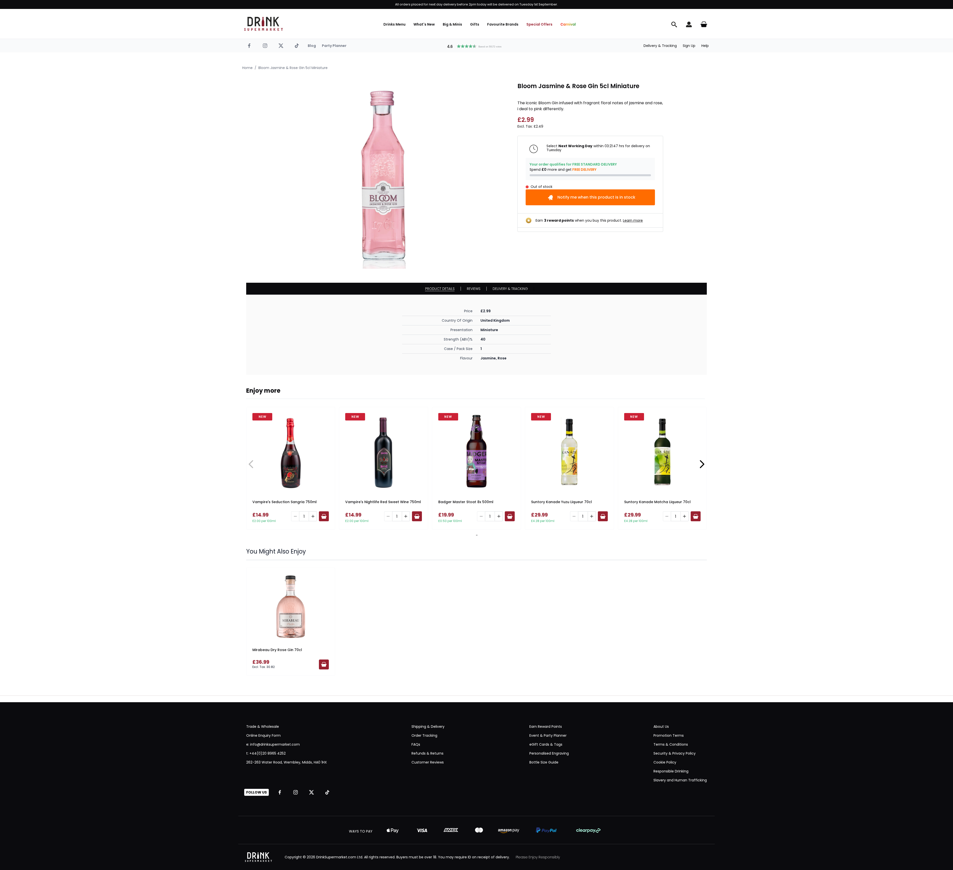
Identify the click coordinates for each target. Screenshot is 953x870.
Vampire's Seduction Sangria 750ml (284, 501)
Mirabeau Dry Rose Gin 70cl (277, 649)
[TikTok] (297, 45)
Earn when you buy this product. (589, 220)
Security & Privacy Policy (674, 753)
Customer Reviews (427, 762)
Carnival (568, 24)
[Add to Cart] (324, 516)
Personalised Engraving (549, 753)
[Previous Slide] (251, 464)
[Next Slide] (702, 464)
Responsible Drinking (670, 771)
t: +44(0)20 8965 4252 (266, 753)
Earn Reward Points (545, 726)
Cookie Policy (664, 762)
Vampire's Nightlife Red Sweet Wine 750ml (383, 501)
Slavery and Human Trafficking (680, 780)
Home (247, 67)
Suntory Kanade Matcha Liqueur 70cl (657, 501)
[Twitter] (281, 45)
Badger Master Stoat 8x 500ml (465, 501)
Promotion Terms (668, 735)
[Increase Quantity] (313, 516)
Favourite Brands (502, 24)
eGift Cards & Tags (545, 744)
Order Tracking (424, 735)
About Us (661, 726)
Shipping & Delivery (427, 726)
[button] (476, 45)
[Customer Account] (689, 24)
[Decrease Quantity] (295, 516)
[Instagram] (265, 45)
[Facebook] (249, 45)
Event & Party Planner (548, 735)
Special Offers (539, 24)
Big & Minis (452, 24)
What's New (424, 24)
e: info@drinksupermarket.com (273, 744)
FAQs (415, 744)
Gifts (474, 24)
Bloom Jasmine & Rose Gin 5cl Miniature (293, 67)
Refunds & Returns (427, 753)
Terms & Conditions (670, 744)
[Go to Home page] (263, 24)
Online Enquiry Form (263, 735)
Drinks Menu (394, 24)
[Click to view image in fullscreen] (383, 175)
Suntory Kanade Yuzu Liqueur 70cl (561, 501)
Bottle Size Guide (543, 762)
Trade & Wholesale (262, 726)
